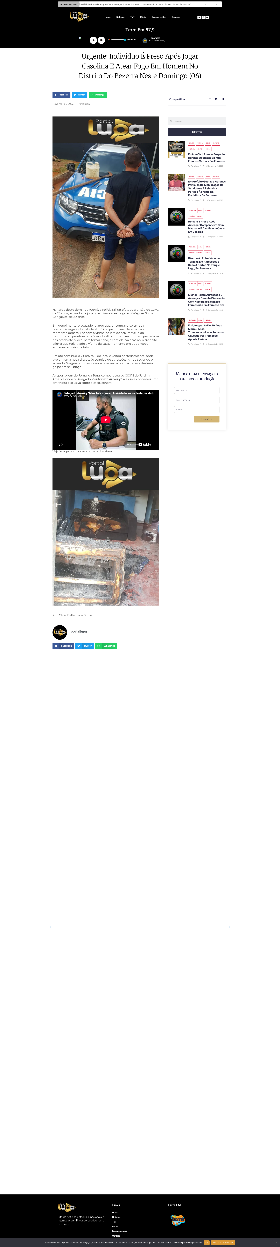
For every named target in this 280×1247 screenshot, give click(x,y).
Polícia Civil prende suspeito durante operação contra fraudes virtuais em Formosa (124, 4)
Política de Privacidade (223, 1242)
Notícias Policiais (195, 149)
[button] (63, 646)
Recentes (196, 132)
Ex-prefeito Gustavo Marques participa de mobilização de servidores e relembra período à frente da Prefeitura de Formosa (207, 188)
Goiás (208, 143)
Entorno (192, 320)
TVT (132, 17)
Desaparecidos (159, 17)
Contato (176, 17)
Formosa (200, 143)
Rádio (143, 17)
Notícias (120, 17)
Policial (207, 149)
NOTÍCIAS (216, 143)
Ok (206, 1242)
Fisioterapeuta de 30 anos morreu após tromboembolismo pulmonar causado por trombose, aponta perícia (206, 332)
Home (108, 17)
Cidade (191, 143)
